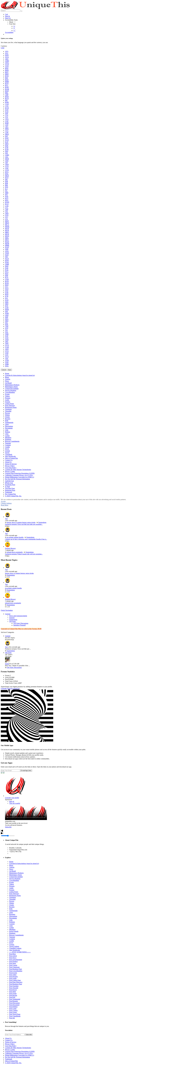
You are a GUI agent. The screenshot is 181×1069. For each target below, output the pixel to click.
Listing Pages (13, 892)
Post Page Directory (15, 982)
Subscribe (8, 827)
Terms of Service (10, 1042)
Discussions (13, 916)
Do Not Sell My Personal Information (17, 1057)
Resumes (12, 914)
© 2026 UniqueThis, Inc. (13, 1063)
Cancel (4, 370)
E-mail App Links (26, 770)
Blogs (11, 865)
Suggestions (42, 522)
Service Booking (14, 878)
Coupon (12, 924)
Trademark (8, 1059)
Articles (11, 867)
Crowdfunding (14, 880)
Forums (11, 890)
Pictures (11, 886)
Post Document (14, 1005)
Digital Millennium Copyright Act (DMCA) (19, 1055)
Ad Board (12, 871)
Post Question (13, 986)
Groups (11, 944)
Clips (11, 926)
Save (9, 370)
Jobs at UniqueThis (11, 1061)
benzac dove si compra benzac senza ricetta (21, 522)
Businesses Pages (15, 895)
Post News (12, 958)
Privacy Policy (10, 1044)
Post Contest (13, 1010)
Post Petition (13, 1007)
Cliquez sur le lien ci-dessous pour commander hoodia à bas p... (26, 539)
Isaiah (7, 664)
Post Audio (13, 978)
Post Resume (13, 1001)
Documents (13, 918)
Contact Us (8, 1040)
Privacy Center (10, 1049)
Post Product (13, 961)
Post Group (13, 1012)
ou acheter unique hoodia (15, 537)
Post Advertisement (15, 959)
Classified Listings (15, 948)
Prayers (11, 901)
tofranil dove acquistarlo (15, 552)
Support (11, 618)
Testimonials (13, 910)
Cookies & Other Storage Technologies (18, 1048)
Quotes (11, 905)
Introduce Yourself (19, 625)
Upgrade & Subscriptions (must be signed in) (24, 863)
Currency (4, 46)
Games (11, 927)
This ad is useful (14, 803)
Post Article (13, 956)
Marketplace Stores (15, 875)
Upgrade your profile (12, 798)
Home (11, 862)
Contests (12, 939)
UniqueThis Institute (16, 877)
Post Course (13, 965)
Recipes (11, 907)
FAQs (11, 943)
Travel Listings (14, 946)
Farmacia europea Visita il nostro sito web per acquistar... (24, 554)
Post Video (12, 975)
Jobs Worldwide (14, 950)
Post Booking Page (15, 969)
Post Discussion (14, 1003)
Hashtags (12, 933)
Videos (11, 884)
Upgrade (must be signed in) (10, 688)
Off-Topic (12, 621)
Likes (11, 912)
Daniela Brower (10, 548)
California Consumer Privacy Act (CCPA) (19, 1053)
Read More (4, 505)
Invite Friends (13, 931)
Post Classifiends (14, 1016)
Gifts (10, 920)
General (7, 614)
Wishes (11, 903)
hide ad (11, 801)
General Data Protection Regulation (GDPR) (20, 1051)
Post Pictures (13, 976)
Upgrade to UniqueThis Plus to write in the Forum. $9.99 (21, 629)
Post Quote (13, 993)
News (11, 869)
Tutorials (12, 937)
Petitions (12, 922)
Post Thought (13, 988)
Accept (3, 501)
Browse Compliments (16, 935)
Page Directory (14, 894)
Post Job (12, 1018)
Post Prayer (13, 990)
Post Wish (12, 991)
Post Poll (12, 997)
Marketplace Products (16, 873)
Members (12, 929)
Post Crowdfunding (15, 971)
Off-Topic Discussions (20, 623)
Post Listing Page (15, 980)
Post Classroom (14, 967)
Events (11, 882)
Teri (6, 519)
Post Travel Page (14, 1014)
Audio (11, 888)
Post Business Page (15, 984)
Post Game (12, 1008)
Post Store (12, 963)
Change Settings (6, 503)
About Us (8, 1038)
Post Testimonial (14, 999)
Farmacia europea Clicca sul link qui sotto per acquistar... (24, 524)
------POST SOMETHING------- (20, 952)
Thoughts (12, 899)
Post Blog (12, 954)
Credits (11, 941)
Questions (12, 897)
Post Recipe (13, 995)
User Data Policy (10, 1046)
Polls (10, 909)
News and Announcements (18, 616)
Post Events (13, 973)
